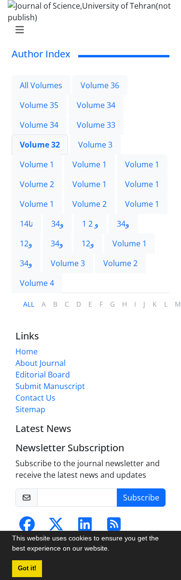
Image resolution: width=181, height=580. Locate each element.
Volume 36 (100, 85)
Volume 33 (96, 125)
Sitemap (30, 409)
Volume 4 (37, 283)
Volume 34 (96, 105)
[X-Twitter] (56, 527)
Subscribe (141, 497)
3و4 (57, 223)
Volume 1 (37, 164)
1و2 (26, 243)
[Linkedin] (85, 527)
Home (26, 351)
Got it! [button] (27, 568)
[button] (112, 549)
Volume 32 (40, 144)
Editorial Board (42, 374)
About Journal (40, 363)
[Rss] (113, 527)
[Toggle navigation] (87, 30)
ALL (28, 304)
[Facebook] (27, 527)
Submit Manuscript (50, 386)
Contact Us (35, 397)
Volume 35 (39, 105)
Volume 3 (95, 144)
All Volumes (41, 85)
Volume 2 (37, 184)
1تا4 (26, 223)
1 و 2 (90, 223)
